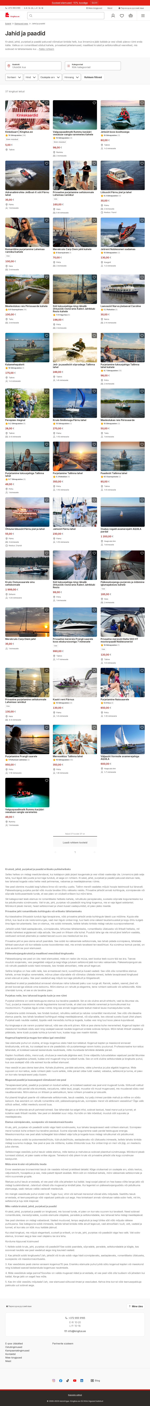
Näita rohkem (46, 49)
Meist (8, 1361)
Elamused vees (21, 24)
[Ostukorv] (130, 15)
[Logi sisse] (113, 15)
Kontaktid (10, 1354)
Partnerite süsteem (62, 1343)
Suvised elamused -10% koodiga (70, 2)
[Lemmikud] (121, 15)
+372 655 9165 (77, 1317)
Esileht (8, 24)
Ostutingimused (13, 1347)
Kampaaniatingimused (17, 1350)
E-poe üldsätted (14, 1343)
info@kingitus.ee (77, 1331)
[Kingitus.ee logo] (13, 15)
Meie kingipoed (13, 1357)
